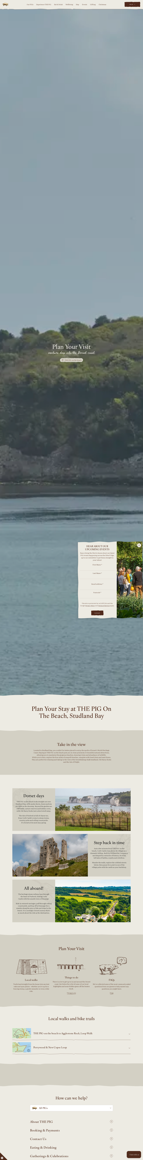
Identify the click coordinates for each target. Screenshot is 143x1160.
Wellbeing (69, 4)
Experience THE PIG (43, 4)
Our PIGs (30, 4)
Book (131, 4)
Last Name (97, 573)
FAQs (112, 993)
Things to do (71, 993)
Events (84, 4)
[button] (134, 1154)
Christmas (102, 4)
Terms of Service (104, 605)
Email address (97, 584)
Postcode (97, 592)
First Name (97, 564)
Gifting (93, 4)
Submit (97, 613)
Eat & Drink (58, 4)
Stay (77, 4)
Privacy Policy (90, 605)
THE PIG (5, 4)
